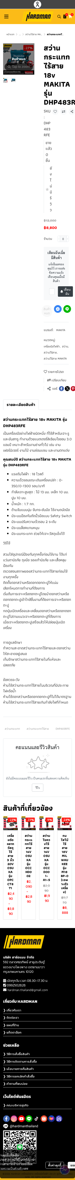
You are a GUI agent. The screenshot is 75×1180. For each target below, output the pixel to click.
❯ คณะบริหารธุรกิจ (15, 1105)
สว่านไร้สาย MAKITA (35, 34)
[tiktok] (36, 1118)
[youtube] (21, 1118)
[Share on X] (67, 388)
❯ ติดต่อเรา (11, 1017)
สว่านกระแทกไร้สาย (38, 728)
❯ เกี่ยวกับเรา (12, 1010)
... (20, 34)
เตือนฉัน (67, 291)
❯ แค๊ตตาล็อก (12, 1032)
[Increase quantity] (68, 239)
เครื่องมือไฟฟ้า (52, 346)
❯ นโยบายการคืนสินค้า (18, 1068)
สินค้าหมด (47, 311)
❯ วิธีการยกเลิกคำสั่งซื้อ (19, 1076)
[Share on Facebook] (61, 388)
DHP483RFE (63, 728)
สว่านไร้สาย (51, 352)
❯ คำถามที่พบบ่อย (15, 1083)
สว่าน (65, 346)
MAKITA (60, 330)
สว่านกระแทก (12, 728)
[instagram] (14, 1118)
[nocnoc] (59, 1118)
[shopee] (44, 1118)
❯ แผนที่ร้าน (11, 1025)
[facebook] (6, 1118)
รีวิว (37, 788)
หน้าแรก (10, 34)
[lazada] (51, 1118)
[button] (59, 16)
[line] (29, 1118)
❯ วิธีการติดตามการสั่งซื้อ (20, 1061)
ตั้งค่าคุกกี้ (54, 1165)
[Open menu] (6, 16)
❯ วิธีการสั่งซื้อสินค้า (16, 1054)
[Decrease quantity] (59, 239)
